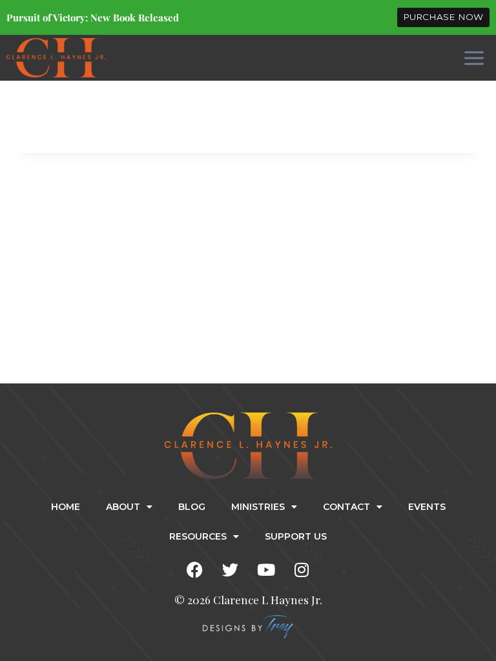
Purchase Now (443, 17)
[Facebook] (195, 570)
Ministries (258, 507)
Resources (198, 536)
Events (427, 507)
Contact (346, 507)
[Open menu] (474, 58)
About (123, 507)
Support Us (296, 536)
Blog (191, 507)
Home (65, 507)
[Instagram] (301, 570)
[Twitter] (230, 570)
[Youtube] (266, 570)
